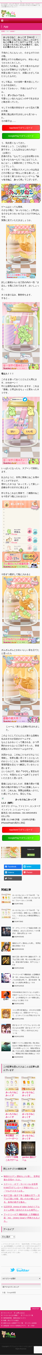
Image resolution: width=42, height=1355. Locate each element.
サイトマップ (7, 1313)
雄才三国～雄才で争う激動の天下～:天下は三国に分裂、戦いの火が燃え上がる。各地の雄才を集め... (22, 1198)
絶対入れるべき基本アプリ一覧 (13, 1323)
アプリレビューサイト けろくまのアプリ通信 (24, 1346)
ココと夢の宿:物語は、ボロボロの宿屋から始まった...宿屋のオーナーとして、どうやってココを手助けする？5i (26, 1012)
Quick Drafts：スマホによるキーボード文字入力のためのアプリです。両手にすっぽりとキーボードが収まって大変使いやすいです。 (31, 1248)
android (12, 31)
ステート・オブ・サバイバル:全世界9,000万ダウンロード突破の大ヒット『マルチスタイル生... (21, 1187)
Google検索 (9, 1292)
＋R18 (32, 1326)
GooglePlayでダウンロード (21, 136)
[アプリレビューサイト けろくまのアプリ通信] (8, 14)
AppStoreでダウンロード (21, 128)
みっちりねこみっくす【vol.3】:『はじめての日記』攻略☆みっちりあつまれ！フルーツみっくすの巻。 (26, 897)
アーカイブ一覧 (28, 1315)
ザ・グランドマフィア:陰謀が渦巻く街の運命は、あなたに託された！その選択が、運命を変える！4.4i (26, 930)
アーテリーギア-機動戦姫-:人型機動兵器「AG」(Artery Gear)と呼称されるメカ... (22, 1217)
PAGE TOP (39, 1312)
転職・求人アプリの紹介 (11, 1320)
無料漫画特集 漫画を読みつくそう (14, 1318)
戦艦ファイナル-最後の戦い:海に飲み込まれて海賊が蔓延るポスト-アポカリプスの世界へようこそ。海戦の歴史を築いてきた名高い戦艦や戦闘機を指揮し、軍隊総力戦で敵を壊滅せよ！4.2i (26, 1048)
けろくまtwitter (32, 1323)
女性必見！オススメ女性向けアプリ (14, 1326)
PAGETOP (35, 1308)
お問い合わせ (20, 1313)
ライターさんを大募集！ (11, 1315)
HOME (3, 31)
